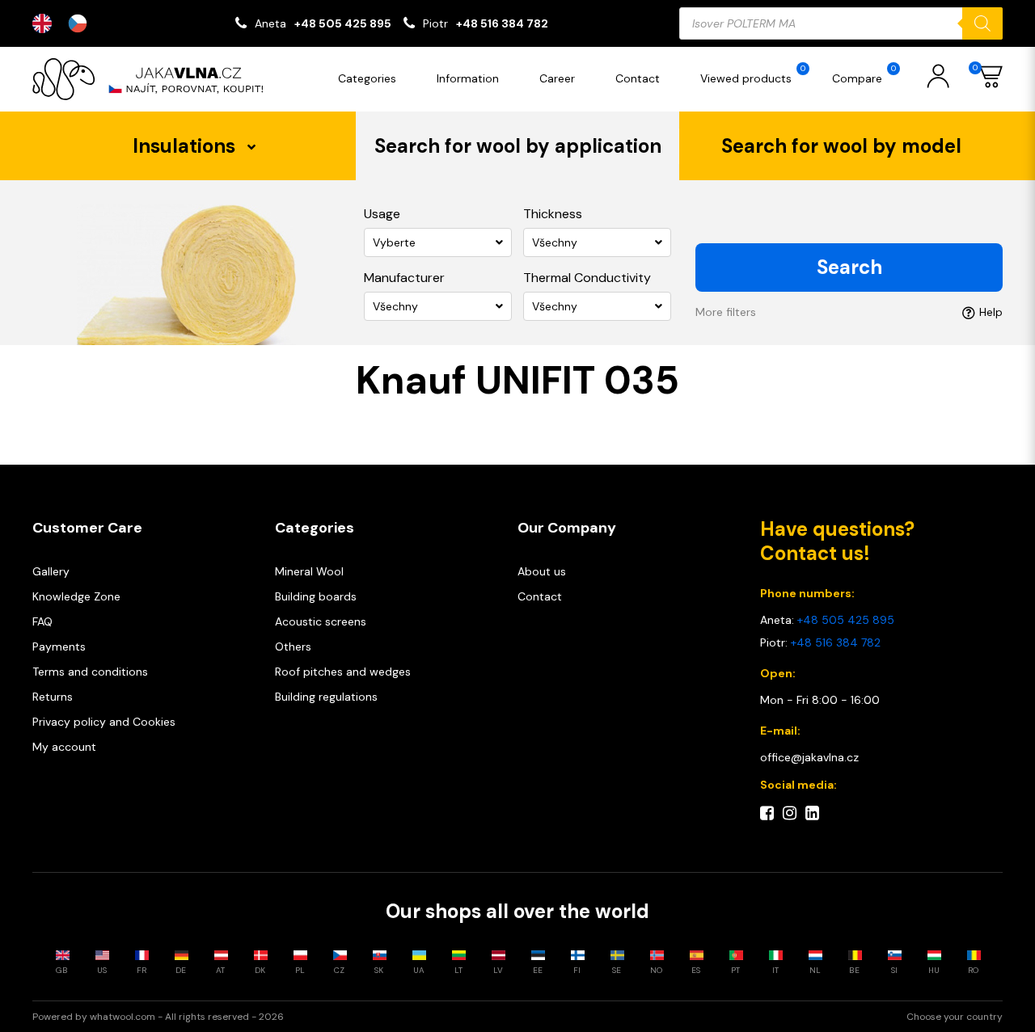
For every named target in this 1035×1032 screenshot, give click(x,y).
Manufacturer (404, 277)
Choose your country (954, 1016)
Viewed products (752, 74)
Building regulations (326, 696)
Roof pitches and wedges (343, 671)
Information (468, 78)
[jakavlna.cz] (153, 79)
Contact (637, 78)
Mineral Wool (309, 571)
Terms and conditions (90, 671)
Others (293, 646)
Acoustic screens (320, 621)
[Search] (982, 23)
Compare (864, 74)
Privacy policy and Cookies (103, 721)
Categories (367, 78)
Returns (52, 696)
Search (849, 267)
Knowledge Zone (76, 596)
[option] (82, 23)
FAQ (42, 621)
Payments (59, 646)
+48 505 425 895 (342, 23)
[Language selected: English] (68, 23)
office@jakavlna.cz (809, 757)
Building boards (316, 596)
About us (542, 571)
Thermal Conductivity (587, 277)
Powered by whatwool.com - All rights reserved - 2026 (158, 1016)
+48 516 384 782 (502, 23)
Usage (382, 213)
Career (557, 78)
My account (64, 746)
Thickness (552, 213)
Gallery (51, 571)
